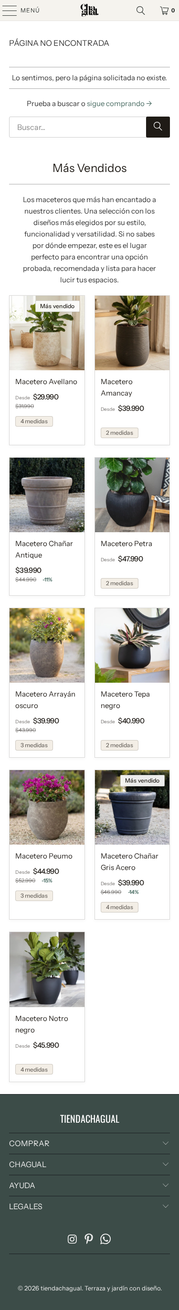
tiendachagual (61, 1288)
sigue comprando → (119, 103)
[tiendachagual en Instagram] (72, 1240)
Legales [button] (25, 1206)
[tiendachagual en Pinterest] (89, 1240)
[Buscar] (158, 127)
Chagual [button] (27, 1164)
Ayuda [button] (22, 1185)
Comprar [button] (29, 1143)
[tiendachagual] (90, 10)
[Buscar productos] (142, 10)
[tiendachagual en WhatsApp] (105, 1240)
